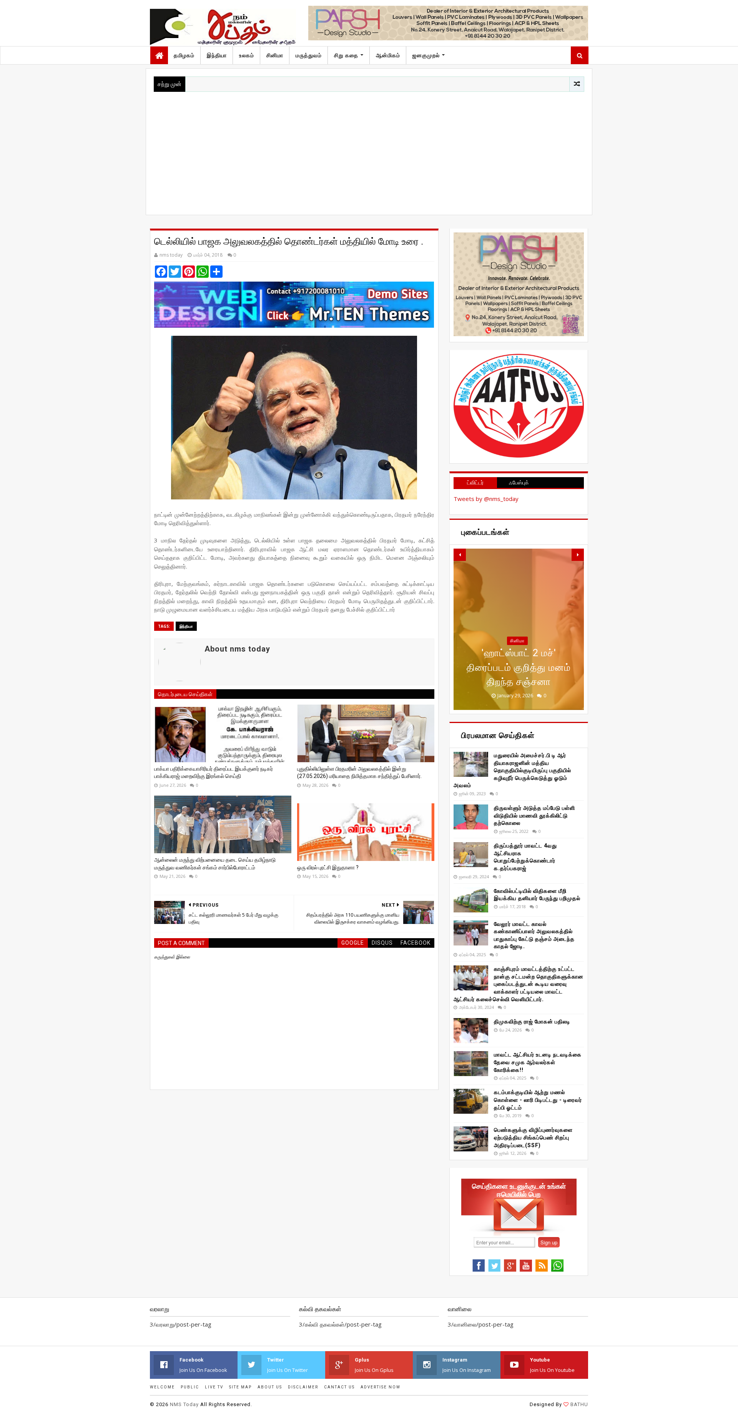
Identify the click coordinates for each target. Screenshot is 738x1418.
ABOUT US (270, 1387)
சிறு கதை (346, 55)
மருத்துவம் (309, 55)
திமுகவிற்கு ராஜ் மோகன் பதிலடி (532, 1021)
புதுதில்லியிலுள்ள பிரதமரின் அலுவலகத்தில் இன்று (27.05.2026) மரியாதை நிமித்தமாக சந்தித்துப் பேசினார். (359, 772)
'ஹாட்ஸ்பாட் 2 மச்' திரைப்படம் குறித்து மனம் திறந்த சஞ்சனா (519, 667)
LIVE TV (214, 1387)
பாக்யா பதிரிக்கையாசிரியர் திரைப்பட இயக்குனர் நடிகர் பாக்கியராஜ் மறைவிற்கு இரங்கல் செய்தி (213, 772)
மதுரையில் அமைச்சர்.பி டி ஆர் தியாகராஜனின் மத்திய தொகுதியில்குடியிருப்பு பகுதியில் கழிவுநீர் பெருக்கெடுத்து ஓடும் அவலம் (512, 770)
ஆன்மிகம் (388, 55)
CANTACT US (339, 1387)
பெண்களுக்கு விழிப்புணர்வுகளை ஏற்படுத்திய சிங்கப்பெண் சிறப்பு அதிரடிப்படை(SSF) (533, 1137)
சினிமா (274, 55)
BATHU (579, 1404)
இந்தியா (217, 55)
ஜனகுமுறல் (426, 55)
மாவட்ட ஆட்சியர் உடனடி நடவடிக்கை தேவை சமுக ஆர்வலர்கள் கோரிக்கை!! (538, 1062)
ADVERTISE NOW (381, 1387)
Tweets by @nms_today (486, 499)
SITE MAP (240, 1387)
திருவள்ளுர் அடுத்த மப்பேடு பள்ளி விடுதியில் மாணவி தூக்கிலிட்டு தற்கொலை (534, 815)
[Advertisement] (369, 149)
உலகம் (246, 55)
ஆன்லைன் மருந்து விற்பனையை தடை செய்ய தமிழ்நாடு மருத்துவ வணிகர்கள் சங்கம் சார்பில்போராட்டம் (215, 864)
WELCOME (162, 1387)
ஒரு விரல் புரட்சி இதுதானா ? (328, 867)
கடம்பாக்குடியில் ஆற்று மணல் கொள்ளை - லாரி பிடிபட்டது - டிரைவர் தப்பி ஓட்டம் (538, 1099)
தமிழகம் (184, 55)
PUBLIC (190, 1387)
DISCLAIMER (303, 1387)
